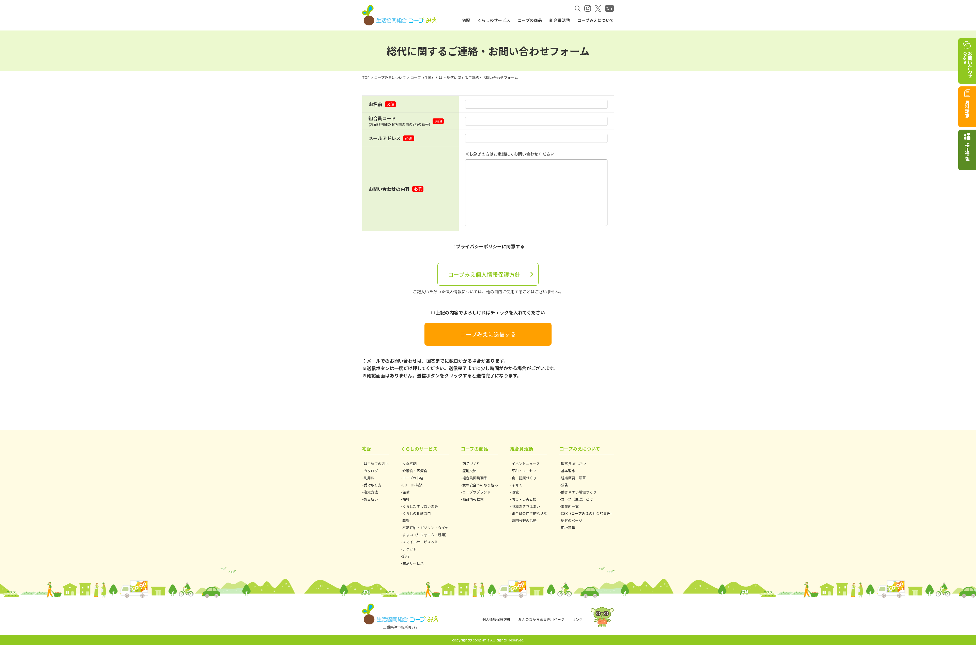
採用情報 (967, 152)
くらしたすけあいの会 (420, 506)
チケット (409, 548)
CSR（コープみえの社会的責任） (587, 513)
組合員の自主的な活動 (529, 513)
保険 (405, 492)
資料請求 (967, 108)
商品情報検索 (473, 499)
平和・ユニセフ (524, 470)
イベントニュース (526, 463)
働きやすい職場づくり (579, 492)
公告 (564, 484)
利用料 (369, 477)
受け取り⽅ (373, 484)
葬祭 (405, 520)
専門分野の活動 (524, 520)
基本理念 (568, 470)
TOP (366, 77)
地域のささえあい (526, 506)
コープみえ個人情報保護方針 (484, 274)
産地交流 (469, 470)
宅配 (466, 20)
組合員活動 (560, 20)
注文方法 (371, 492)
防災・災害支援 (524, 499)
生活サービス (413, 563)
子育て (517, 484)
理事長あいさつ (573, 463)
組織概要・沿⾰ (573, 477)
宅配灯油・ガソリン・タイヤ (425, 527)
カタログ (371, 470)
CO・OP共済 (412, 484)
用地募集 (568, 527)
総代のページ (571, 520)
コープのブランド (476, 492)
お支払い (371, 499)
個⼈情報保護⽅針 (496, 619)
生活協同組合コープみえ (400, 15)
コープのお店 (412, 477)
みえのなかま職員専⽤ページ (541, 619)
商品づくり (471, 463)
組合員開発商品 (474, 477)
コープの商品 (530, 20)
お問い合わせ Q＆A (967, 65)
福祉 (405, 499)
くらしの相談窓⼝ (416, 513)
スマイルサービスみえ (420, 541)
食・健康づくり (524, 477)
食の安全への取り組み (480, 484)
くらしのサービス (494, 20)
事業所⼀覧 (570, 506)
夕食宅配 (409, 463)
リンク (577, 619)
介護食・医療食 (414, 470)
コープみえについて (595, 20)
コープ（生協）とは (426, 77)
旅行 (405, 556)
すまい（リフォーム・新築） (425, 534)
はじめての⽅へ (376, 463)
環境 (515, 492)
